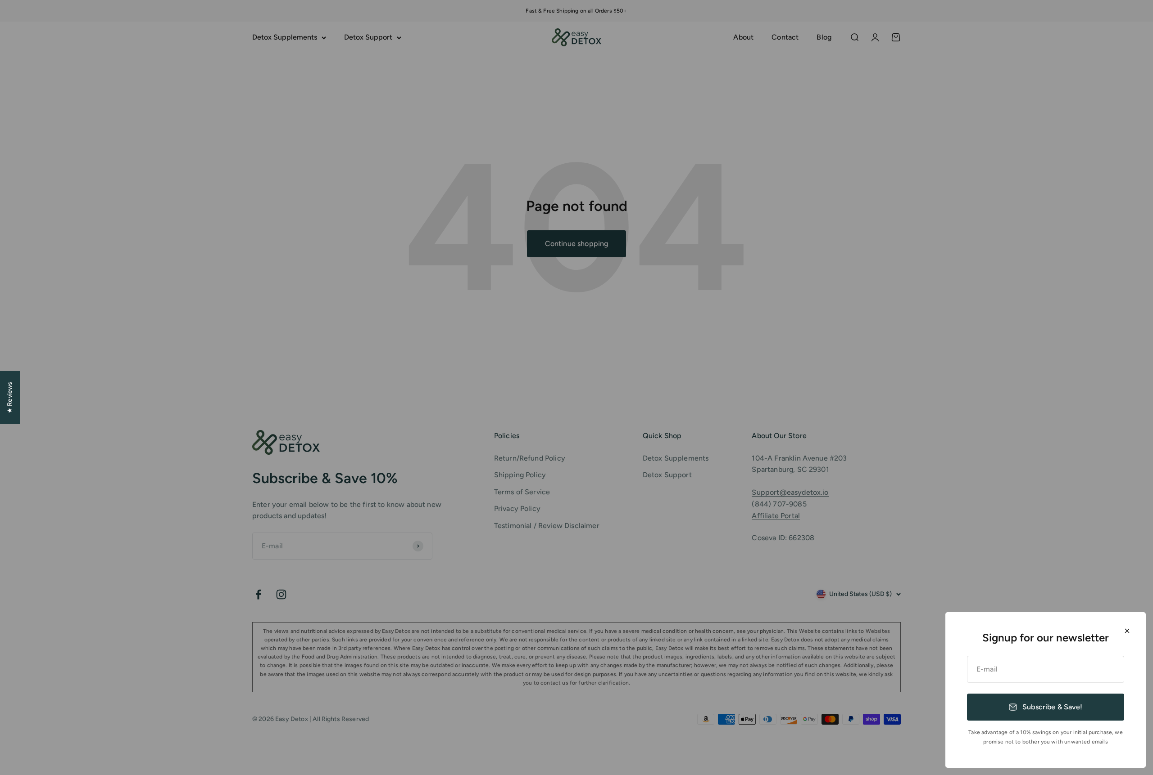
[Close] (1127, 631)
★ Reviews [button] (10, 397)
